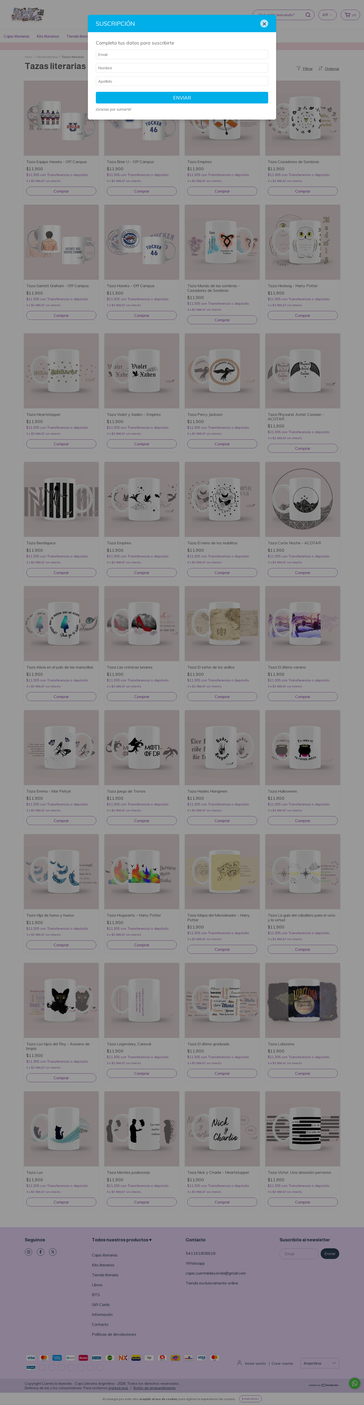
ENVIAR (182, 98)
